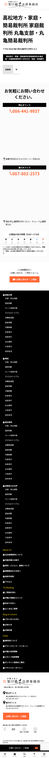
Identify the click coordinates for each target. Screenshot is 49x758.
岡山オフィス (24, 104)
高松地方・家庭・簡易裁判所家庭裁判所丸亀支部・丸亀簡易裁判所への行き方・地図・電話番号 (24, 57)
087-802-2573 (26, 173)
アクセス (8, 582)
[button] (43, 397)
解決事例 (8, 422)
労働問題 (8, 327)
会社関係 (8, 342)
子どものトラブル (12, 313)
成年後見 (8, 351)
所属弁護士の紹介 (12, 560)
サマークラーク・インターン (16, 646)
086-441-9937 (26, 111)
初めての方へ (10, 603)
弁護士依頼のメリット (14, 597)
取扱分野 (8, 295)
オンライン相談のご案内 (14, 662)
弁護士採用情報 (11, 651)
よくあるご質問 (11, 608)
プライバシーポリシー (14, 667)
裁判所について (11, 640)
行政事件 (8, 346)
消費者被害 (9, 317)
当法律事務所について (14, 554)
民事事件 (8, 337)
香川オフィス (24, 167)
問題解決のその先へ (13, 571)
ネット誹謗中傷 (11, 308)
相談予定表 (9, 576)
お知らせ (8, 624)
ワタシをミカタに (12, 619)
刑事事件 (8, 332)
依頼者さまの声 (11, 486)
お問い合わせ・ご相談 (26, 279)
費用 (7, 358)
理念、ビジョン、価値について (17, 565)
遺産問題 (8, 303)
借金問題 (8, 322)
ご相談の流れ (10, 592)
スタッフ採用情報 (12, 657)
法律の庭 (8, 630)
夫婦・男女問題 (11, 298)
